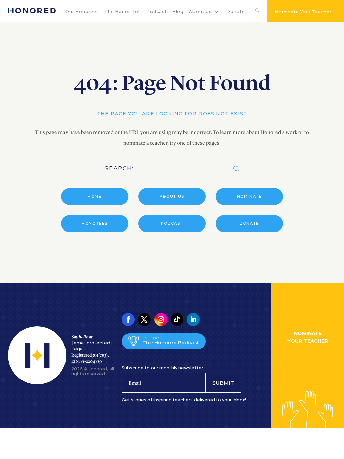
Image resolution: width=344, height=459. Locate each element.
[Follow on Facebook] (128, 319)
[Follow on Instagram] (160, 319)
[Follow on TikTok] (177, 319)
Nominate (249, 196)
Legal (77, 348)
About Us (200, 11)
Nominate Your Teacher (303, 11)
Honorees (95, 223)
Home (94, 196)
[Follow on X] (144, 319)
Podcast (156, 11)
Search (256, 11)
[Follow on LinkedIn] (193, 319)
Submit (223, 383)
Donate (235, 11)
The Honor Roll (122, 11)
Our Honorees (82, 11)
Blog (178, 11)
